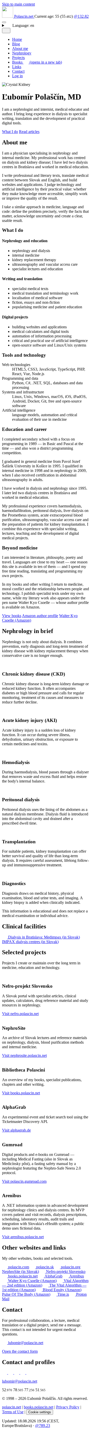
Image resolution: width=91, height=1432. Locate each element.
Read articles (29, 131)
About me (20, 48)
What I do (10, 131)
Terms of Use (13, 1412)
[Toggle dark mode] (6, 30)
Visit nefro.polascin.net (20, 1013)
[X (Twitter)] (11, 1372)
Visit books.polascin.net (21, 1093)
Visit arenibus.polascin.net (23, 1237)
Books (37, 62)
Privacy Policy (67, 1407)
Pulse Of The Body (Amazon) (26, 1294)
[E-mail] (23, 1372)
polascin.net (11, 1407)
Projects (18, 57)
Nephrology (21, 53)
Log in (17, 76)
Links (16, 67)
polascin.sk (44, 1267)
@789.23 (42, 1425)
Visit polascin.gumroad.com (24, 1181)
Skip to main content (18, 4)
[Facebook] (17, 1372)
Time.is (62, 1294)
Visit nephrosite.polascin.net (24, 1055)
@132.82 (81, 16)
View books (11, 616)
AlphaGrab (53, 1276)
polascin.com (18, 1267)
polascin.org (70, 1267)
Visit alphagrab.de (16, 1130)
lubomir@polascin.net (25, 1343)
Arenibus (76, 1276)
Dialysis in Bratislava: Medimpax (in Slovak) (43, 937)
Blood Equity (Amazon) (61, 1290)
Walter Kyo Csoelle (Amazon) (32, 1280)
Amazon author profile (40, 616)
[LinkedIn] (5, 1372)
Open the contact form (20, 1351)
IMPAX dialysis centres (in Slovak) (30, 942)
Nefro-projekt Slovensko (65, 1271)
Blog (16, 44)
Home (17, 39)
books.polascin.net (22, 1276)
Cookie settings (39, 1412)
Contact (18, 71)
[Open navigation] (4, 22)
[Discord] (28, 1372)
